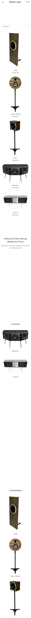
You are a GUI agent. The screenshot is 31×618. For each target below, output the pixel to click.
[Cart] (29, 2)
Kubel (15, 158)
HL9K (15, 70)
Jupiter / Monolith (15, 114)
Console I (15, 212)
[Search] (26, 2)
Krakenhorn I (15, 185)
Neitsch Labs (15, 2)
